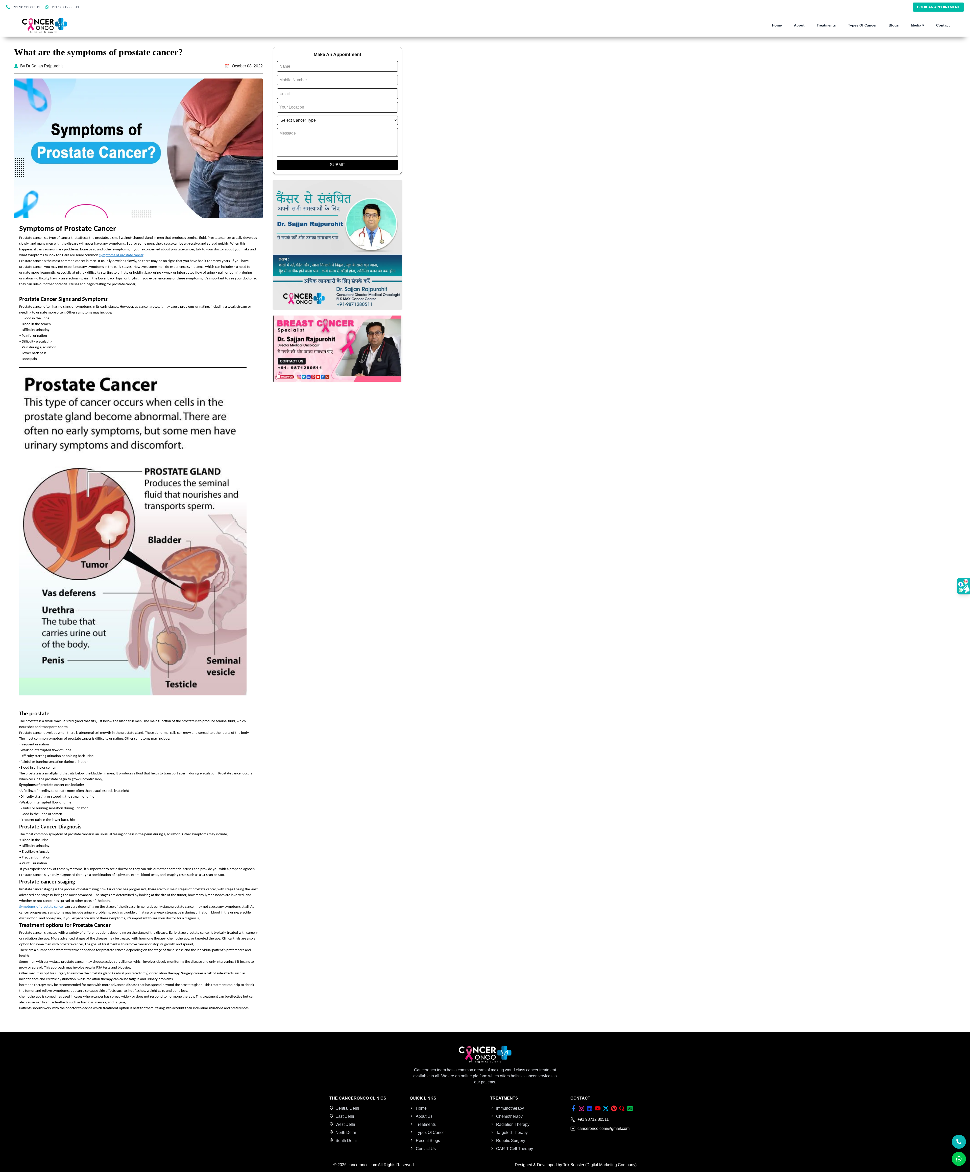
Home (777, 25)
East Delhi (344, 1116)
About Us (424, 1116)
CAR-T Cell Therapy (514, 1149)
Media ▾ (917, 25)
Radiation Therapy (512, 1124)
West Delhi (345, 1124)
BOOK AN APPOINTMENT (938, 7)
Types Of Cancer (862, 25)
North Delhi (345, 1132)
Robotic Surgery (510, 1140)
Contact (943, 25)
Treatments (826, 25)
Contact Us (426, 1149)
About (799, 25)
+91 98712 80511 (26, 7)
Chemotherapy (509, 1116)
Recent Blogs (428, 1140)
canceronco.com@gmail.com (603, 1128)
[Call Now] (959, 1142)
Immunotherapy (510, 1108)
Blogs (894, 25)
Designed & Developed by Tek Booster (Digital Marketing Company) (576, 1165)
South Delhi (346, 1140)
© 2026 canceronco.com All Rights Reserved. (374, 1165)
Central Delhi (347, 1108)
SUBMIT (337, 165)
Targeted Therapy (512, 1132)
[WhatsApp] (959, 1159)
